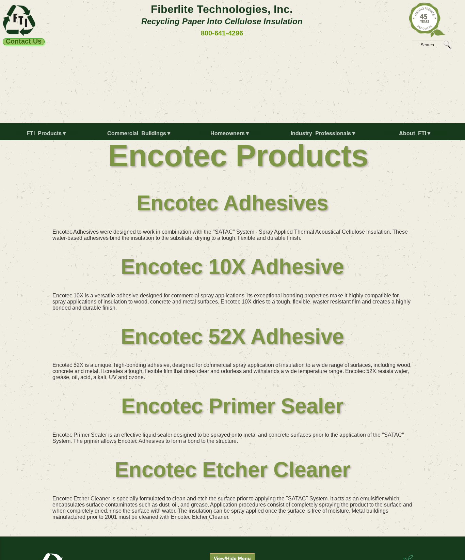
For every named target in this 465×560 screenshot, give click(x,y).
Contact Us (24, 41)
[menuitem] (48, 136)
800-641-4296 (222, 33)
